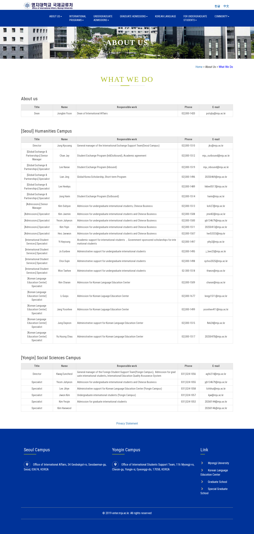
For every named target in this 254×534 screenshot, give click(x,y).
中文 (226, 6)
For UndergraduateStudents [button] (195, 18)
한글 (217, 6)
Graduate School (217, 482)
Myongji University (218, 463)
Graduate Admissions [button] (133, 16)
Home (198, 67)
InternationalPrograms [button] (77, 18)
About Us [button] (54, 16)
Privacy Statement (127, 423)
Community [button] (221, 16)
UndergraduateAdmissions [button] (103, 18)
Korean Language (165, 16)
